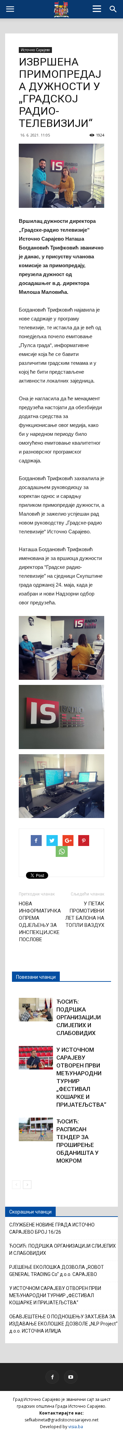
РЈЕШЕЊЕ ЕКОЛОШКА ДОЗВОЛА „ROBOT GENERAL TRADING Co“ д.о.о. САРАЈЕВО (56, 1270)
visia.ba (75, 1427)
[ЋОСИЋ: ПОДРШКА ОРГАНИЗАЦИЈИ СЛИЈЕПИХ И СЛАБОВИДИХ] (36, 1009)
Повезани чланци (36, 977)
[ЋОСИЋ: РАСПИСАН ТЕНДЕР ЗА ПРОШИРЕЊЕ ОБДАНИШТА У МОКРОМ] (36, 1129)
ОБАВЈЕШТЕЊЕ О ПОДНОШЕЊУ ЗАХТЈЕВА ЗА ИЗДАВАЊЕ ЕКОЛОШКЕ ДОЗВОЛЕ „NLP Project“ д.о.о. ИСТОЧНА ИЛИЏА (63, 1324)
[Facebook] (52, 1377)
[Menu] (97, 8)
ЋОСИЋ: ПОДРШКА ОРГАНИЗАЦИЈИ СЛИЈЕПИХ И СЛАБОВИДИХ (78, 1017)
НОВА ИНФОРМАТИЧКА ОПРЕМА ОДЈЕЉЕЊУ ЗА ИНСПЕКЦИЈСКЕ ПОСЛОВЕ (40, 922)
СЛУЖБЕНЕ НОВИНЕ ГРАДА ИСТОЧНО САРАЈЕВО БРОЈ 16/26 (52, 1228)
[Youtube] (71, 1377)
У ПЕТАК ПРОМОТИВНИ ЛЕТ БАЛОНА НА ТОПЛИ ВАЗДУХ (84, 914)
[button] (113, 9)
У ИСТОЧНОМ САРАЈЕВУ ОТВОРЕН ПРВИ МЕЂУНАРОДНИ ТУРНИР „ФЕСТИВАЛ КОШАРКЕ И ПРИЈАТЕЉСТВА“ (55, 1295)
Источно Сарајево (35, 49)
